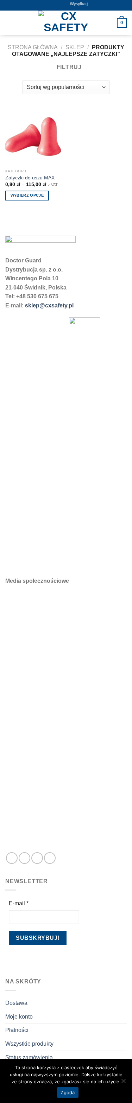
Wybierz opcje (27, 195)
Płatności (17, 1030)
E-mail (19, 903)
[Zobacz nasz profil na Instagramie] (24, 858)
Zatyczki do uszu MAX (30, 177)
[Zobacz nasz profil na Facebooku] (12, 858)
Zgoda (68, 1092)
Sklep (74, 47)
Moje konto (19, 1017)
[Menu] (9, 22)
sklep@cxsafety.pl (49, 305)
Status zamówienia (29, 1057)
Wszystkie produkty (29, 1044)
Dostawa (16, 1003)
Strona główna (33, 47)
